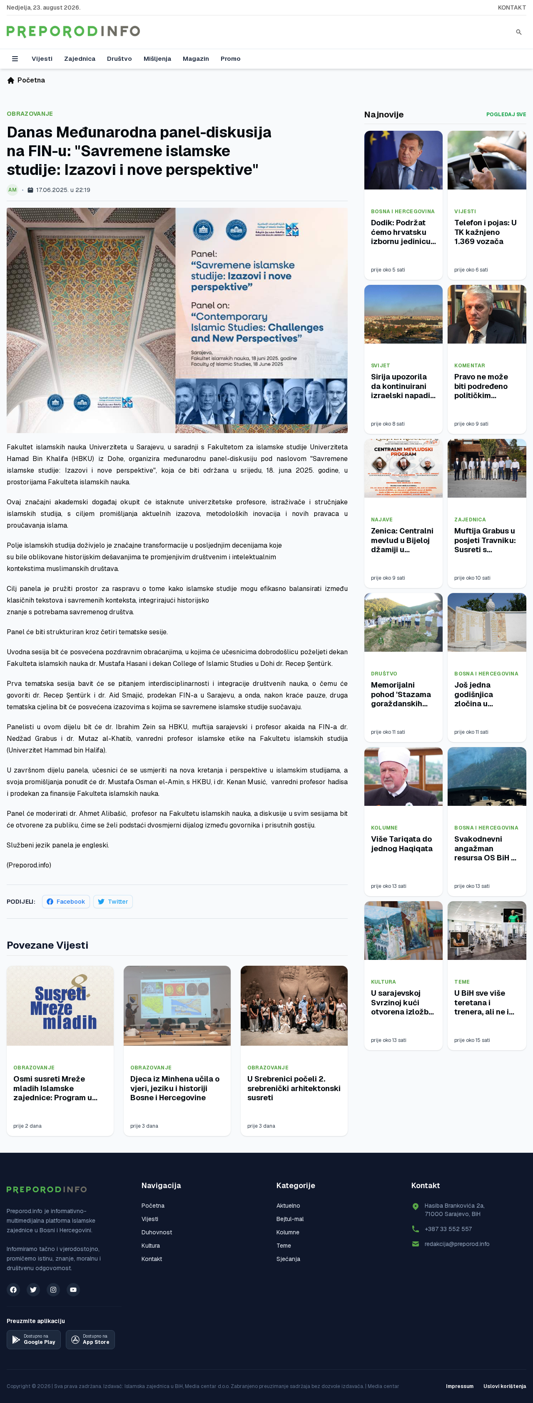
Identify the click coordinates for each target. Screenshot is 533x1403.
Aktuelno (288, 1205)
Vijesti (42, 58)
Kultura (383, 982)
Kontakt (512, 7)
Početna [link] (31, 80)
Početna (153, 1205)
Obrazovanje (30, 113)
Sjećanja (288, 1259)
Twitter (118, 901)
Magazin (196, 58)
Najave (382, 519)
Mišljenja (157, 58)
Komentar (469, 365)
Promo (231, 58)
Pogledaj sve (506, 114)
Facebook (71, 901)
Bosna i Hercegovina (403, 211)
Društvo (119, 58)
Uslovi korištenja (504, 1386)
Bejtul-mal (290, 1219)
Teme (462, 982)
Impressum (459, 1386)
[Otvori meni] (15, 58)
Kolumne (384, 828)
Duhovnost (157, 1232)
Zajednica (79, 58)
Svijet (381, 365)
